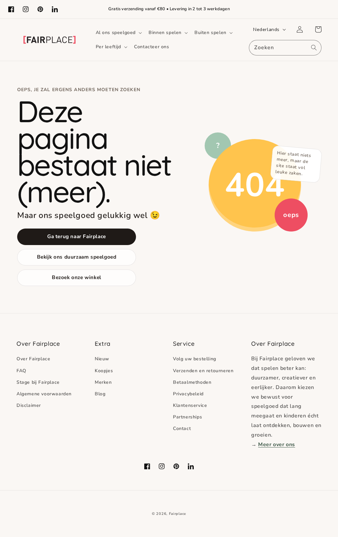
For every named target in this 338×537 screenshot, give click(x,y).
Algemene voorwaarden (44, 394)
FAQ (21, 371)
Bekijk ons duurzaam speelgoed (77, 256)
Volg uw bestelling (194, 359)
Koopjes (104, 371)
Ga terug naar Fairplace (76, 236)
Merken (103, 382)
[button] (118, 33)
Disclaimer (29, 405)
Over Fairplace (33, 359)
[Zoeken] (314, 47)
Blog (100, 394)
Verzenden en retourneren (203, 371)
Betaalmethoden (192, 382)
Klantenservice (190, 405)
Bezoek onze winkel (76, 277)
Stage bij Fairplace (38, 382)
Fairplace (177, 513)
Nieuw (102, 359)
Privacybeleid (188, 394)
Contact (182, 428)
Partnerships (187, 417)
